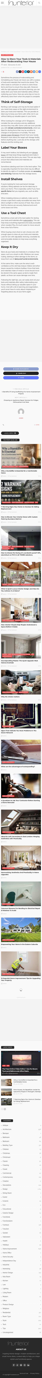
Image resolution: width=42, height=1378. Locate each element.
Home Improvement (7, 55)
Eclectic (22, 1343)
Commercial (22, 1315)
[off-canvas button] (2, 3)
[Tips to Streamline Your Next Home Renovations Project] (21, 999)
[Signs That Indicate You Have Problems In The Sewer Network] (21, 716)
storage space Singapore (10, 135)
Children (22, 1291)
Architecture (6, 502)
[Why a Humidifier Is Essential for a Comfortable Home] (21, 456)
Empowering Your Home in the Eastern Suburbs (19, 944)
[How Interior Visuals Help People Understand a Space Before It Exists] (21, 610)
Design (5, 584)
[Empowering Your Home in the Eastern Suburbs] (21, 930)
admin (5, 65)
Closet (22, 1311)
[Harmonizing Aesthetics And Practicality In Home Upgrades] (21, 858)
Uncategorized (23, 466)
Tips (16, 466)
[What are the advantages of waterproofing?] (21, 752)
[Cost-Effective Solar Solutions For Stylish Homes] (21, 1071)
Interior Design (29, 502)
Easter (22, 1339)
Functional (22, 1359)
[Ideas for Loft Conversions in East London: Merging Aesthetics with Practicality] (21, 822)
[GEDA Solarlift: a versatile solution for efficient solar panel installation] (21, 1035)
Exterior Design (22, 1355)
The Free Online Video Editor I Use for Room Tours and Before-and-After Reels (20, 1212)
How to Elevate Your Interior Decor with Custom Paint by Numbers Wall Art (19, 518)
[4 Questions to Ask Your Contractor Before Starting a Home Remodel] (21, 786)
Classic (22, 1303)
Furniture (22, 1367)
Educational (22, 1351)
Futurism (22, 1371)
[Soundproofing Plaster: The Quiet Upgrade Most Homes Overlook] (21, 646)
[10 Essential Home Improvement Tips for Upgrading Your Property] (21, 963)
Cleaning (22, 1307)
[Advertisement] (21, 27)
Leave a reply (9, 433)
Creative (22, 1323)
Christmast (22, 1299)
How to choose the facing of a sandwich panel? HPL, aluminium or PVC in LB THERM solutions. (21, 554)
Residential (6, 548)
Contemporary (22, 1319)
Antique (22, 1267)
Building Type (22, 1287)
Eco (22, 1347)
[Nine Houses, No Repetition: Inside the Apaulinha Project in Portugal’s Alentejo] (6, 1233)
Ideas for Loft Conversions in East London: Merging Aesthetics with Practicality (20, 838)
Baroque (22, 1275)
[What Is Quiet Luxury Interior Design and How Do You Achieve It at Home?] (21, 574)
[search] (39, 3)
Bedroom (22, 1283)
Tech (4, 1207)
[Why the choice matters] (21, 682)
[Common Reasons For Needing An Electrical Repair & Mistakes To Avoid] (21, 894)
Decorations (22, 1327)
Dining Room (22, 1335)
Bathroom (22, 1279)
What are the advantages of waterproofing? (18, 767)
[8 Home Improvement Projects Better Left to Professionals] (21, 1105)
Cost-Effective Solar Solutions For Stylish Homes (19, 1086)
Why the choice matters (10, 697)
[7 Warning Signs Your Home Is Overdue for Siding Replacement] (21, 492)
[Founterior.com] (21, 2)
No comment (13, 476)
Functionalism (22, 1363)
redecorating (28, 220)
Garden (22, 1375)
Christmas (22, 1295)
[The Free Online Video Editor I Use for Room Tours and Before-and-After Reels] (21, 1205)
